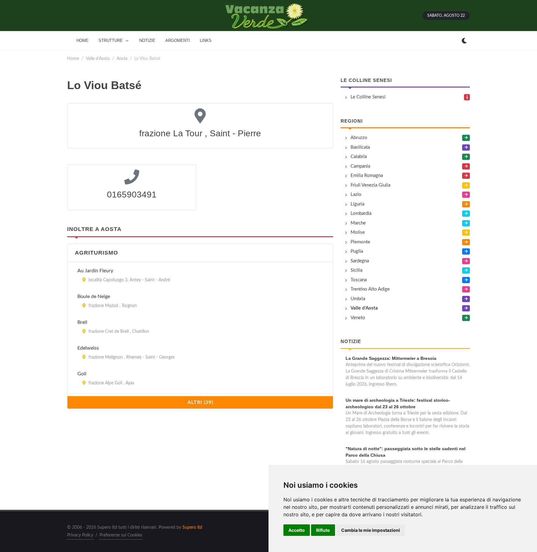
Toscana (359, 280)
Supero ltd (192, 527)
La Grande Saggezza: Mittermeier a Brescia (391, 358)
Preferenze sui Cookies (120, 535)
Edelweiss (88, 348)
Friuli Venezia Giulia (370, 185)
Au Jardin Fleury (95, 270)
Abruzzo (359, 137)
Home (73, 58)
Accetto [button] (296, 530)
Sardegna (360, 261)
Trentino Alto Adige (370, 289)
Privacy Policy (80, 535)
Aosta (122, 58)
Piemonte (360, 242)
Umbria (358, 298)
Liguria (357, 204)
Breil (82, 322)
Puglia (357, 251)
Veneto (358, 317)
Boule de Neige (93, 296)
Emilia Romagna (367, 175)
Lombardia (361, 213)
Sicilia (356, 270)
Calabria (359, 156)
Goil (81, 373)
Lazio (356, 194)
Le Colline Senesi (366, 80)
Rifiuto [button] (323, 530)
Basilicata (360, 147)
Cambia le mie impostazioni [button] (370, 530)
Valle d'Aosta (98, 58)
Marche (358, 223)
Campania (360, 166)
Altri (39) (200, 402)
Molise (358, 232)
